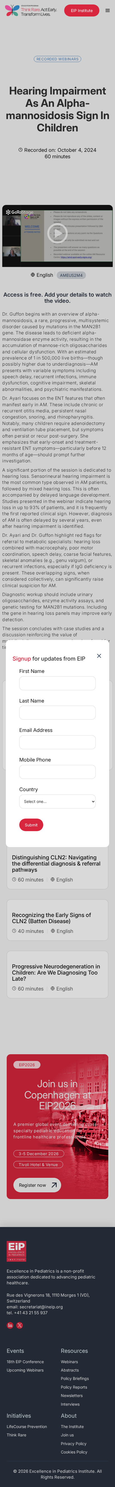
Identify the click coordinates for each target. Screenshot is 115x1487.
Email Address (35, 730)
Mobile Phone (35, 760)
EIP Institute (82, 10)
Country (28, 789)
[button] (108, 11)
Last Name (31, 701)
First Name (31, 671)
